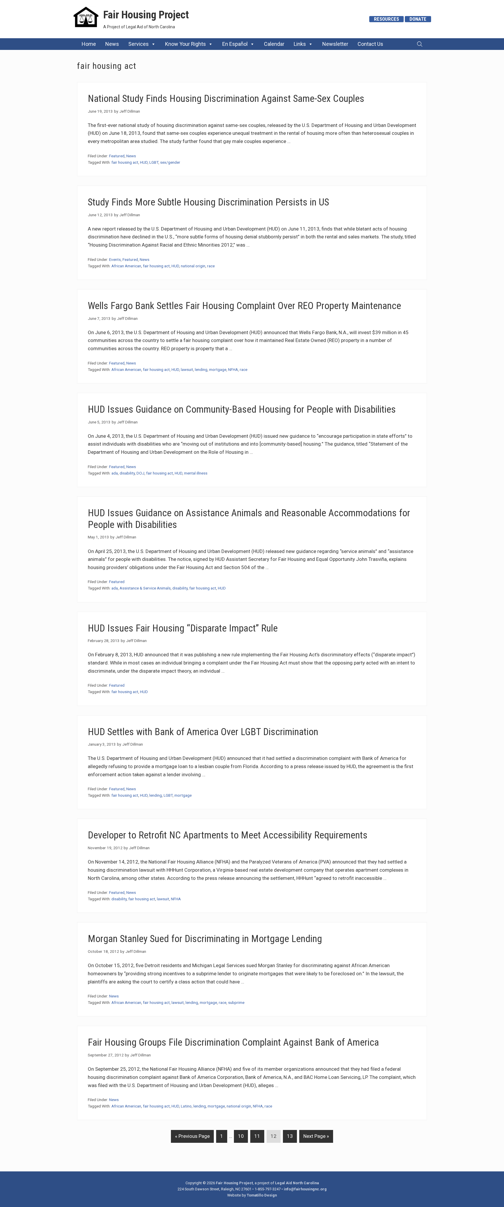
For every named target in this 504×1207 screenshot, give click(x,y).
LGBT (153, 162)
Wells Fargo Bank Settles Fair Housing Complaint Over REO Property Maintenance (244, 305)
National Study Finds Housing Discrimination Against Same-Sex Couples (226, 98)
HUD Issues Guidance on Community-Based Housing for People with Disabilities (242, 409)
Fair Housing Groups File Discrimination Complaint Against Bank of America (233, 1042)
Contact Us (370, 44)
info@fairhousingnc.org (305, 1189)
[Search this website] (419, 44)
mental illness (195, 473)
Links (300, 44)
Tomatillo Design (262, 1195)
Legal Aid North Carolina (297, 1183)
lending (201, 369)
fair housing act (124, 162)
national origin (193, 266)
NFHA (233, 369)
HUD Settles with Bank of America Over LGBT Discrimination (203, 731)
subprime (236, 1002)
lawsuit (187, 369)
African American (126, 266)
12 (271, 1136)
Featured (117, 156)
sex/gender (170, 162)
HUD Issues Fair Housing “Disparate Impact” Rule (183, 628)
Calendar (274, 44)
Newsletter (335, 44)
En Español (235, 44)
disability (127, 473)
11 (255, 1136)
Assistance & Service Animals (145, 588)
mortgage (217, 369)
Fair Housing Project (146, 14)
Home (89, 44)
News (112, 44)
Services (138, 44)
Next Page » (314, 1138)
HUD (144, 162)
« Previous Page (190, 1138)
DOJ (140, 473)
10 (239, 1136)
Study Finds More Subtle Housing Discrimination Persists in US (208, 202)
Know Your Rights (185, 44)
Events (115, 259)
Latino (186, 1106)
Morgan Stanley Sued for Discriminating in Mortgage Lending (205, 938)
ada (114, 473)
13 (288, 1136)
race (211, 266)
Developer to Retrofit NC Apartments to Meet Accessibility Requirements (228, 835)
